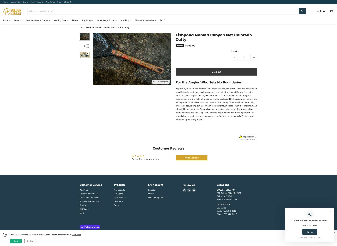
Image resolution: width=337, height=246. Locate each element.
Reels (17, 20)
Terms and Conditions (89, 197)
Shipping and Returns (89, 201)
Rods (6, 20)
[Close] (334, 233)
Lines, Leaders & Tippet (37, 20)
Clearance (118, 201)
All (81, 27)
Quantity (234, 51)
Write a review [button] (191, 157)
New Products (120, 197)
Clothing (125, 20)
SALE (162, 20)
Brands (117, 205)
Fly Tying (86, 20)
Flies (74, 20)
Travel (5, 2)
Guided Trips (16, 2)
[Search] (302, 11)
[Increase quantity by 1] (254, 57)
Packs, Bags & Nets (106, 20)
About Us (84, 190)
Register (151, 190)
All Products (119, 190)
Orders (151, 193)
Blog (59, 2)
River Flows (50, 2)
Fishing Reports (37, 2)
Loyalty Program (155, 197)
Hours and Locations (89, 193)
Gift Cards (67, 2)
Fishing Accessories (145, 20)
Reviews (83, 205)
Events (25, 2)
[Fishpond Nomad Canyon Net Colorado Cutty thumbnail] (84, 36)
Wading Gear (60, 20)
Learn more (76, 234)
